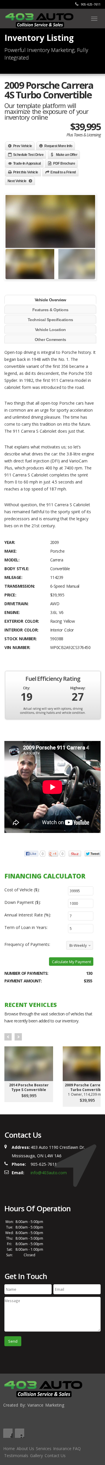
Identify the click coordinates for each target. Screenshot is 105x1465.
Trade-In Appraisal (27, 163)
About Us (25, 1448)
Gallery (36, 1455)
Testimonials (16, 1455)
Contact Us (55, 1455)
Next (18, 1037)
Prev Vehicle (22, 146)
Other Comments (50, 339)
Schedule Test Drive (28, 155)
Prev (8, 1037)
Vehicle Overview (50, 299)
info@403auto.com (49, 1172)
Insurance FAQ (67, 1448)
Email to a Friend (63, 172)
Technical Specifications (50, 319)
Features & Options (50, 309)
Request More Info (58, 146)
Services (43, 1448)
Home (9, 1448)
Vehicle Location (50, 329)
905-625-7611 (90, 4)
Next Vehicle (17, 181)
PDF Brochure (64, 163)
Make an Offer (67, 155)
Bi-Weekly (78, 945)
